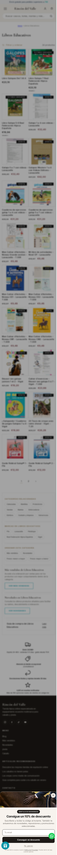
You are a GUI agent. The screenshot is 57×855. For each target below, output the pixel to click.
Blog (4, 736)
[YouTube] (25, 722)
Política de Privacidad (31, 850)
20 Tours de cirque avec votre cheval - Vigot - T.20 (40, 419)
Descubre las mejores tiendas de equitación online (25, 767)
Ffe (8, 526)
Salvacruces (43, 510)
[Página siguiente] (35, 476)
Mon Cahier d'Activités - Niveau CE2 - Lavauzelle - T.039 (40, 295)
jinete (4, 749)
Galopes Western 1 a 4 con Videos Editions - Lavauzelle (39, 171)
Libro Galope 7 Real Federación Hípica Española (38, 84)
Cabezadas (11, 499)
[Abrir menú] (5, 9)
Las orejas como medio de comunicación (21, 776)
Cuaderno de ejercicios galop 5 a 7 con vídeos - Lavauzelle (40, 213)
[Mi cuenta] (45, 9)
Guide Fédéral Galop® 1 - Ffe (14, 458)
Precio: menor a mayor (16, 553)
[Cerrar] (53, 795)
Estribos (10, 510)
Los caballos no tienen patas (15, 771)
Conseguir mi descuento (28, 840)
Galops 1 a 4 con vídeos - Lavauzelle (40, 126)
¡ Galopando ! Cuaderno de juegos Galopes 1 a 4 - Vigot (14, 419)
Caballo (5, 753)
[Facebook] (11, 722)
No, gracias (28, 846)
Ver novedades (17, 610)
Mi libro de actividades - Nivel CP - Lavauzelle (40, 252)
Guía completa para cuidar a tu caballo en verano (24, 780)
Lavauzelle (18, 526)
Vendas (10, 504)
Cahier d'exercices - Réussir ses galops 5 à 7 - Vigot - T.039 (40, 378)
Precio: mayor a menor (16, 559)
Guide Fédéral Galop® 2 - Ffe (40, 458)
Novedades (27, 547)
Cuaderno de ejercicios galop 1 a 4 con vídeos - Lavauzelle (14, 213)
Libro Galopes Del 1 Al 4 (14, 81)
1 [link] (20, 475)
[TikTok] (18, 722)
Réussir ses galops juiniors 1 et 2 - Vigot (12, 376)
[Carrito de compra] (52, 9)
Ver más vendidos (19, 586)
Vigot (40, 531)
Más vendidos (12, 547)
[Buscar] (51, 16)
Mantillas (24, 499)
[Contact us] (50, 836)
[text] (28, 2)
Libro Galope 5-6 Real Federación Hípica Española (13, 128)
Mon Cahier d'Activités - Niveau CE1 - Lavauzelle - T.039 (14, 295)
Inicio (20, 26)
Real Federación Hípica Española (20, 531)
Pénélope (32, 526)
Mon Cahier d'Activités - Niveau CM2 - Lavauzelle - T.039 (40, 336)
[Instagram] (5, 722)
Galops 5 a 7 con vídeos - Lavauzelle (14, 170)
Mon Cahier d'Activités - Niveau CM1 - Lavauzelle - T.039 (14, 336)
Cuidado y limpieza (26, 510)
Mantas (20, 504)
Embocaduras (33, 504)
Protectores (37, 499)
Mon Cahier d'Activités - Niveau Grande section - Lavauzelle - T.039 (14, 254)
